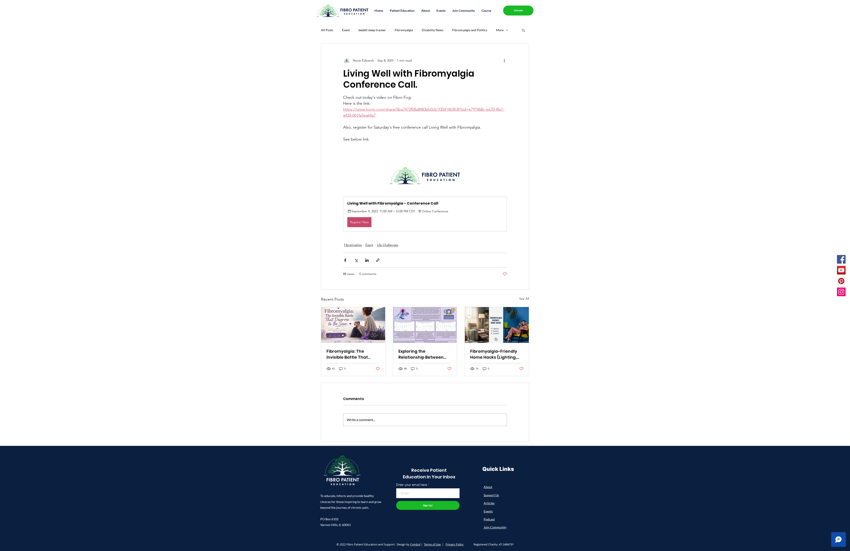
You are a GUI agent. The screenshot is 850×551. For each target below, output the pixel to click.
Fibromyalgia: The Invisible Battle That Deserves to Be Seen (347, 354)
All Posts (327, 30)
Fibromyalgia (404, 30)
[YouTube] (841, 270)
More (500, 30)
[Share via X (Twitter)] (356, 260)
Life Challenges (387, 245)
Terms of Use (432, 544)
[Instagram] (841, 292)
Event (346, 30)
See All (524, 299)
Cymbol (415, 544)
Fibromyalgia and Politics (469, 30)
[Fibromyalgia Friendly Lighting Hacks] (497, 325)
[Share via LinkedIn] (367, 260)
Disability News (432, 30)
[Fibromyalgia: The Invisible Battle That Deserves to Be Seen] (353, 325)
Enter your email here (411, 484)
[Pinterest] (841, 281)
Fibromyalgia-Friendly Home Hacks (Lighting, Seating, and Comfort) (493, 354)
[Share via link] (378, 260)
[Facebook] (841, 259)
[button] (402, 10)
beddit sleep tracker (372, 30)
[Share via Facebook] (345, 260)
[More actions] (504, 60)
